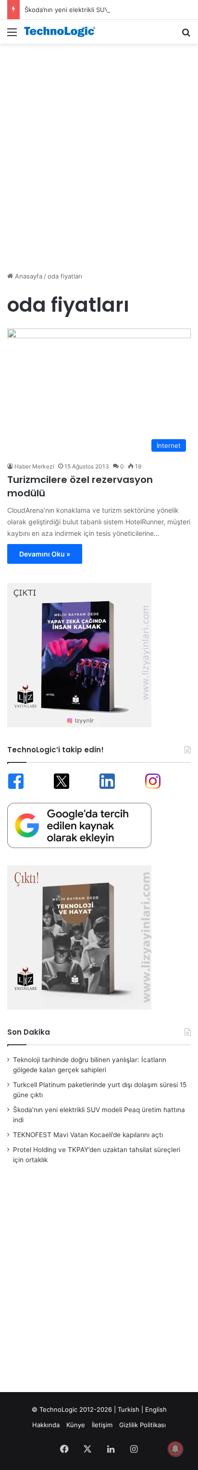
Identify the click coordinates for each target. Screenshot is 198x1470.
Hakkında (46, 1425)
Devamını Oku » (44, 554)
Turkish (128, 1409)
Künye (75, 1425)
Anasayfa (27, 276)
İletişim (102, 1425)
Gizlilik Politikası (142, 1425)
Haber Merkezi (34, 466)
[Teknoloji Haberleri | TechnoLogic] (62, 31)
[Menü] (12, 35)
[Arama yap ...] (186, 35)
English (156, 1409)
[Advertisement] (99, 152)
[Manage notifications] (175, 1449)
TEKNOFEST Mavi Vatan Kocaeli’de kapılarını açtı (88, 1135)
